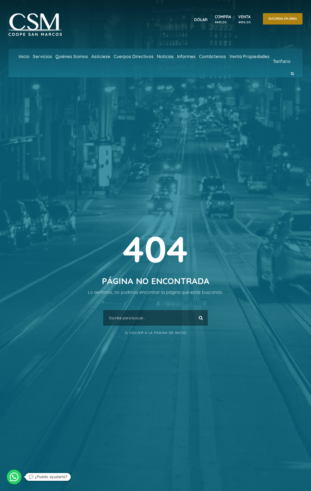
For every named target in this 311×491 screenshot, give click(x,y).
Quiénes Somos (71, 56)
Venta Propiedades (249, 56)
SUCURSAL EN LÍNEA (282, 18)
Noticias (165, 56)
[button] (14, 477)
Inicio (24, 56)
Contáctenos (212, 56)
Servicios (42, 56)
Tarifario (282, 61)
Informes (186, 56)
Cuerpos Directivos (134, 56)
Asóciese (100, 56)
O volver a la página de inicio (155, 332)
